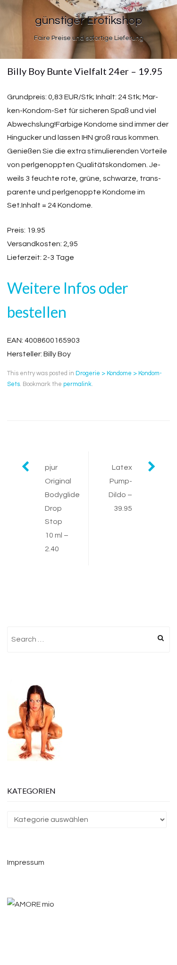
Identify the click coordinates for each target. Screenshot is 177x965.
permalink (77, 384)
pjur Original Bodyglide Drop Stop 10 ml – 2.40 (62, 508)
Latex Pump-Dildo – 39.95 (120, 488)
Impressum (25, 862)
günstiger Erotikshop (88, 20)
